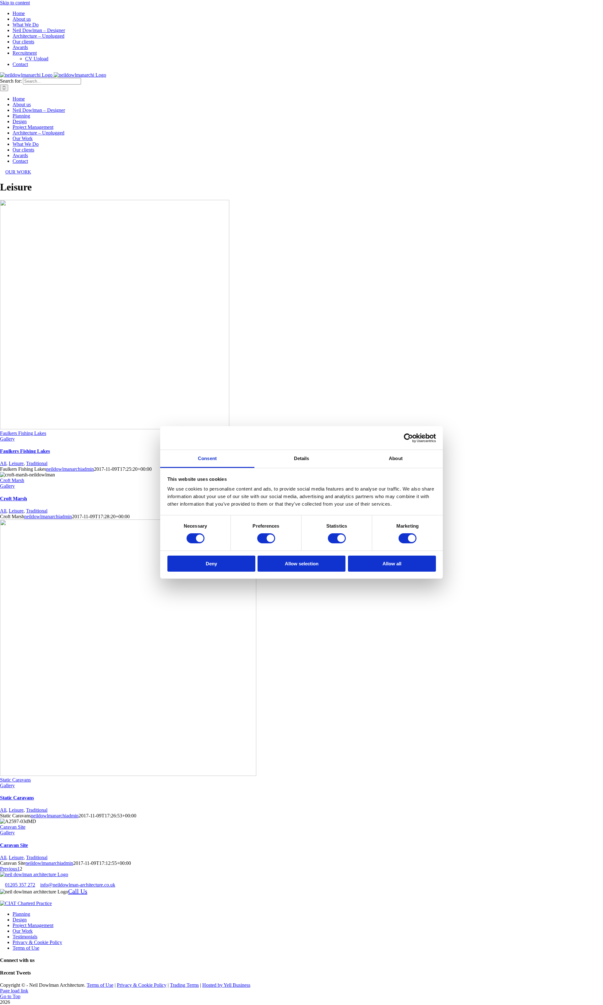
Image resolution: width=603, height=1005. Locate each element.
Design (20, 919)
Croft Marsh (12, 480)
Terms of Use (26, 948)
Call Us (77, 891)
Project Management (33, 925)
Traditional (36, 463)
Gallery (7, 439)
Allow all (392, 563)
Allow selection (301, 563)
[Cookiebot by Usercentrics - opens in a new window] (408, 437)
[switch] (266, 538)
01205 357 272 (20, 884)
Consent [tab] (207, 458)
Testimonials (25, 936)
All (3, 463)
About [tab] (396, 458)
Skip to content (15, 2)
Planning (21, 914)
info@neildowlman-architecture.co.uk (77, 884)
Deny (211, 563)
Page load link (14, 990)
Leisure (16, 463)
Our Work (23, 931)
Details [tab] (301, 458)
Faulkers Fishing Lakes (23, 433)
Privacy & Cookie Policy (37, 942)
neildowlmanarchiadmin (70, 469)
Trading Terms (184, 985)
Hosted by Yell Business (226, 985)
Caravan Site (12, 827)
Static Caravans (15, 780)
